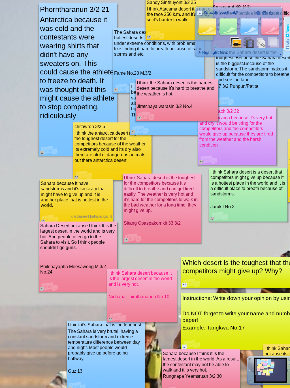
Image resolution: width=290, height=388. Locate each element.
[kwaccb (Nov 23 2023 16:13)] (184, 285)
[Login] (271, 13)
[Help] (264, 13)
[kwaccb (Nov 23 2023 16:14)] (184, 346)
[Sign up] (277, 13)
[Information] (258, 13)
